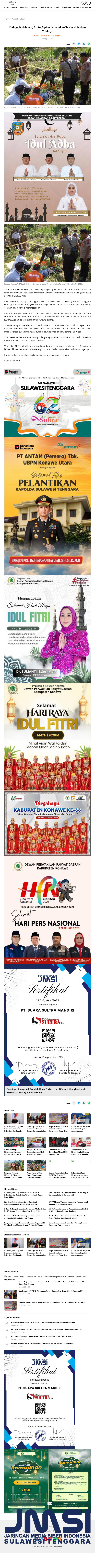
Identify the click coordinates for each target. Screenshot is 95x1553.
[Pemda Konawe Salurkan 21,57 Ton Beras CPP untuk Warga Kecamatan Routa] (58, 1165)
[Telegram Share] (84, 44)
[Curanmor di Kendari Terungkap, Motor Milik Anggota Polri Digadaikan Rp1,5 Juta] (58, 1142)
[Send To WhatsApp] (89, 44)
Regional (58, 35)
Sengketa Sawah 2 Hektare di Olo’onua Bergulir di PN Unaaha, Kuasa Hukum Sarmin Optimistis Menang (13, 1175)
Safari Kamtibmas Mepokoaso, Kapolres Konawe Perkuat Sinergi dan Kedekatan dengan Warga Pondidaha (80, 1175)
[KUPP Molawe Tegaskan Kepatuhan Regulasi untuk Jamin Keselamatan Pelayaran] (81, 1118)
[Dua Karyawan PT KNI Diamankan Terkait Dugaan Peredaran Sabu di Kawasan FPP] (36, 1118)
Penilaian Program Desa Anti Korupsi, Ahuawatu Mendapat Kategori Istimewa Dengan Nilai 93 (47, 1329)
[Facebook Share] (74, 44)
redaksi (36, 35)
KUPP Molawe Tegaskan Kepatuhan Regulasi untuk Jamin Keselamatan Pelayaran (80, 1129)
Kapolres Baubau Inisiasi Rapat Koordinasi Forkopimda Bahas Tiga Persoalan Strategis (58, 1129)
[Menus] (6, 3)
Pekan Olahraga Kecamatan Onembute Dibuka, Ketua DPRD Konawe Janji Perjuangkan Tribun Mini (12, 1152)
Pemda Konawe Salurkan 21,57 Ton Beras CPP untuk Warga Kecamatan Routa (58, 1175)
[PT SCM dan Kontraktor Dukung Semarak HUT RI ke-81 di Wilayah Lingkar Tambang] (36, 1142)
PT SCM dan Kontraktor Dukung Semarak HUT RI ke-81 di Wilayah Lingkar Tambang (36, 1152)
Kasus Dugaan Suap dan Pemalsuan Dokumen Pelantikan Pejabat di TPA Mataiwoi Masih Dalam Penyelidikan (13, 1129)
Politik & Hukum (47, 35)
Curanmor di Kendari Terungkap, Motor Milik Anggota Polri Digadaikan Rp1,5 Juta (58, 1152)
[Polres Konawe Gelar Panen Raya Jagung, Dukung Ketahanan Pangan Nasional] (36, 1165)
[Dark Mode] (84, 3)
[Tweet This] (79, 44)
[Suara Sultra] (14, 3)
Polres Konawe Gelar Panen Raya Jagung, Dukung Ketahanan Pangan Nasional (35, 1175)
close (50, 1503)
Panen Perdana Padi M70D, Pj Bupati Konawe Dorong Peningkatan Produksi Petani (43, 1322)
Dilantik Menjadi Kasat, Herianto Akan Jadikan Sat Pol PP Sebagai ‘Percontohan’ (42, 1343)
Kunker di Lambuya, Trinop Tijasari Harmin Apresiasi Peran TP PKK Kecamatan (42, 1336)
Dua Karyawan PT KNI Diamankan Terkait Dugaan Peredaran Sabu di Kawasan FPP (36, 1129)
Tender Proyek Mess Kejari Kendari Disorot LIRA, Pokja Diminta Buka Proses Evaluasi (80, 1152)
